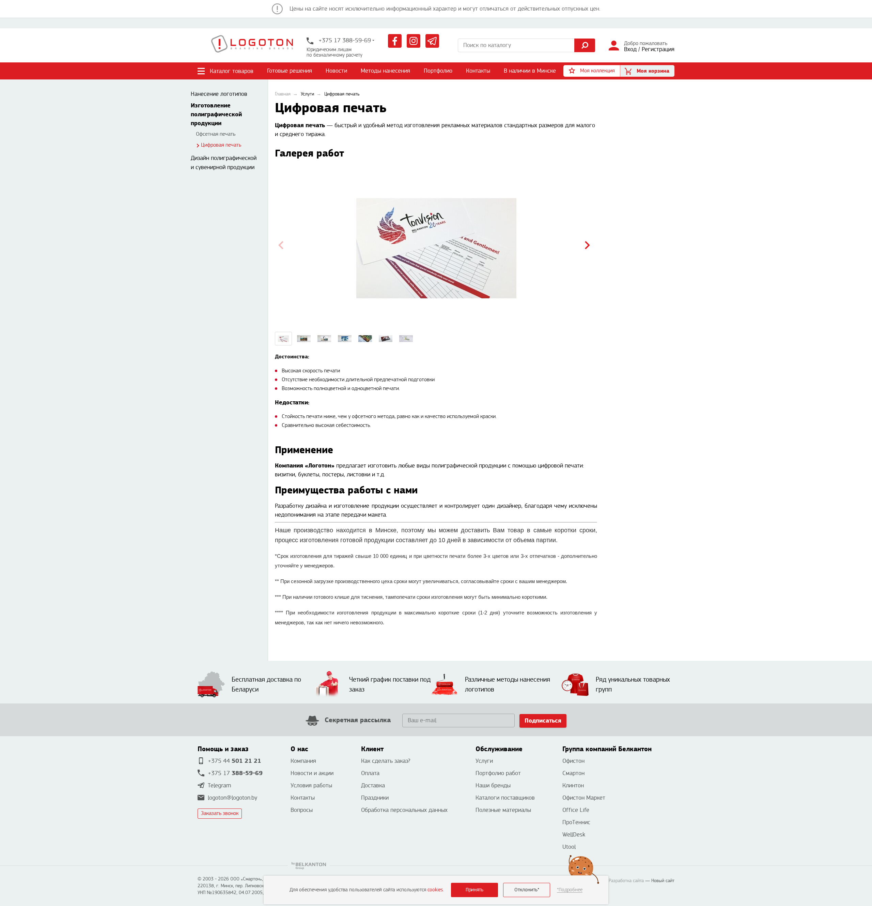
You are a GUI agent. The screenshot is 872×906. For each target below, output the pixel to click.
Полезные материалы (503, 810)
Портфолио (438, 71)
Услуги (484, 761)
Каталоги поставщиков (505, 797)
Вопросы (302, 810)
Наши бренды (493, 785)
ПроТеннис (576, 822)
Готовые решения (289, 71)
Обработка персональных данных (404, 810)
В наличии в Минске (530, 71)
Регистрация (658, 49)
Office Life (575, 810)
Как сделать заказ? (385, 761)
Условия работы (311, 785)
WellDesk (573, 834)
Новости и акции (312, 773)
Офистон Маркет (583, 797)
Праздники (375, 797)
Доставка (373, 785)
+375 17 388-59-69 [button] (344, 40)
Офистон (573, 761)
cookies (435, 889)
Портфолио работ (498, 773)
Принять (474, 889)
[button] (592, 71)
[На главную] (252, 45)
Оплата (370, 773)
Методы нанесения (385, 71)
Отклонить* (526, 889)
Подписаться (543, 720)
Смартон (573, 773)
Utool (569, 847)
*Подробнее (569, 889)
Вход (630, 49)
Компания (303, 761)
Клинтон (573, 785)
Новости (336, 71)
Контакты (478, 71)
